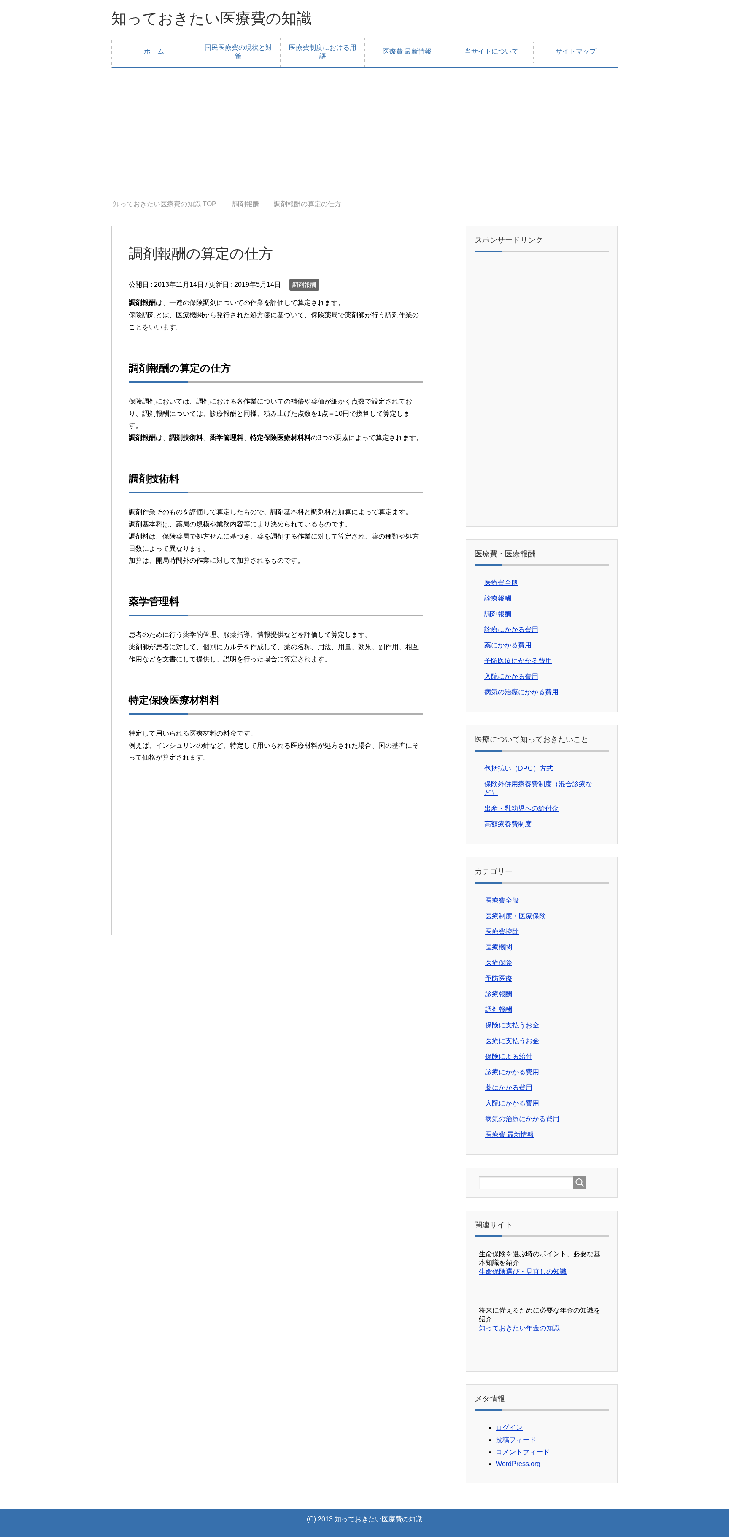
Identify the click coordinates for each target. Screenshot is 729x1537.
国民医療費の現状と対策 (238, 52)
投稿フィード (516, 1439)
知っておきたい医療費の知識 (211, 18)
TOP (169, 204)
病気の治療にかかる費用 (521, 692)
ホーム (154, 51)
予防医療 (498, 978)
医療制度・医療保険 (515, 916)
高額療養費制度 (508, 824)
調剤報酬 (304, 284)
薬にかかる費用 (508, 645)
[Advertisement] (364, 127)
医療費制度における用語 (322, 52)
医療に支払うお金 (512, 1040)
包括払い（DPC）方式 (518, 768)
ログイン (509, 1427)
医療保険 (498, 962)
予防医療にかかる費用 (518, 660)
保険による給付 (508, 1056)
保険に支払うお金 (512, 1025)
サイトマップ (576, 51)
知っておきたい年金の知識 (519, 1328)
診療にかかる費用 (511, 629)
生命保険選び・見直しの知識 (523, 1271)
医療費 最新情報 (407, 51)
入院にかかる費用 (511, 676)
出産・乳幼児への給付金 (521, 808)
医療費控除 (502, 931)
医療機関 (498, 947)
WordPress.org (518, 1463)
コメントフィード (523, 1452)
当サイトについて (491, 51)
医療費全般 (501, 582)
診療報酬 (497, 598)
